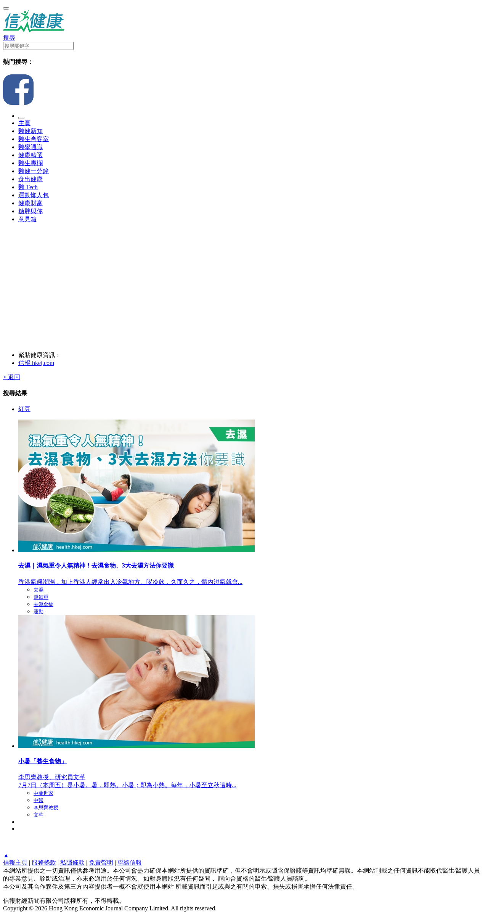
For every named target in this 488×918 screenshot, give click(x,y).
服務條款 (44, 862)
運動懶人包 (33, 195)
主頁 (24, 123)
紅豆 (24, 409)
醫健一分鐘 (33, 171)
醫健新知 (30, 131)
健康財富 (30, 203)
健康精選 (30, 155)
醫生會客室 (33, 139)
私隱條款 (72, 862)
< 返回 (11, 377)
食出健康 (30, 179)
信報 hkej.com (36, 363)
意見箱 (27, 219)
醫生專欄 (30, 163)
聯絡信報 (129, 862)
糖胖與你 (30, 211)
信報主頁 (15, 862)
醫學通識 (30, 147)
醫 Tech (28, 187)
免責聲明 (101, 862)
